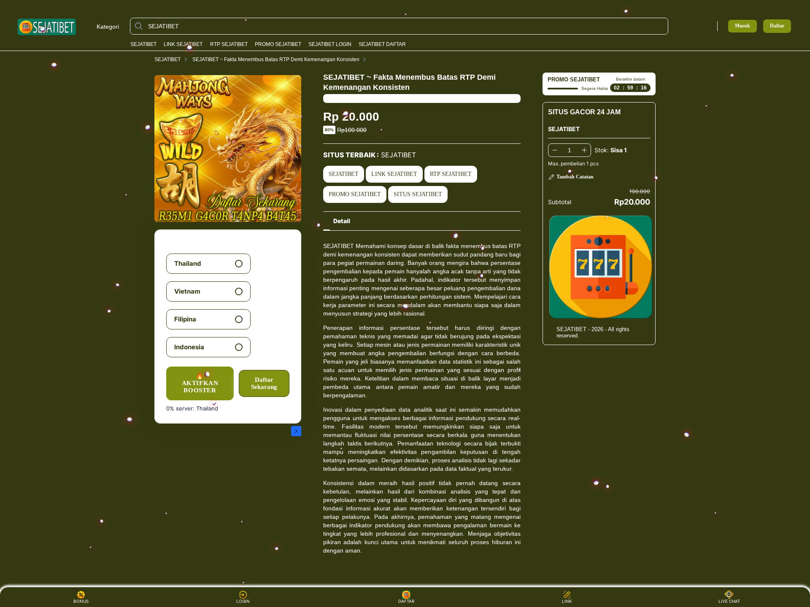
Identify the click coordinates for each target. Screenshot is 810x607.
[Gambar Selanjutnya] (296, 431)
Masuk (742, 26)
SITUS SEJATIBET (418, 194)
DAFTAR (404, 601)
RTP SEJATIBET (229, 44)
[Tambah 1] (584, 150)
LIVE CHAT (729, 601)
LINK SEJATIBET (183, 44)
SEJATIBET (143, 44)
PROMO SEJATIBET (278, 44)
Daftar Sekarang (264, 383)
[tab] (341, 221)
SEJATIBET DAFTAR (382, 44)
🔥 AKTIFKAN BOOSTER (200, 383)
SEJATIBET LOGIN (329, 44)
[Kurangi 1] (555, 150)
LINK (567, 601)
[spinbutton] (569, 150)
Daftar (777, 26)
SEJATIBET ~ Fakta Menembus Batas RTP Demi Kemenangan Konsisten (275, 59)
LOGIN (243, 601)
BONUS (81, 601)
